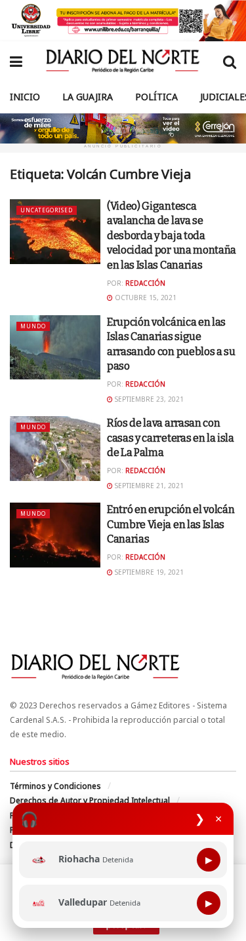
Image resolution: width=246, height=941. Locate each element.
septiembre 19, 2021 (148, 572)
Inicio (25, 96)
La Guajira (87, 96)
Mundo (33, 326)
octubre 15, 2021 (144, 297)
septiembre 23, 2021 (148, 399)
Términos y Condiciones (55, 786)
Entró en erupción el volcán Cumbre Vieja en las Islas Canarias (170, 524)
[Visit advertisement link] (123, 20)
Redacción (145, 283)
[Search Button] (229, 61)
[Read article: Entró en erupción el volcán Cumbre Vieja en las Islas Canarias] (55, 535)
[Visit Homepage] (123, 61)
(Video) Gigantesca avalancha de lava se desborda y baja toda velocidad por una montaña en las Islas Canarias (171, 235)
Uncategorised (46, 210)
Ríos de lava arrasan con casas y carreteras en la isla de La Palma (170, 438)
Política (156, 96)
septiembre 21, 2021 (148, 485)
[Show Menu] (16, 61)
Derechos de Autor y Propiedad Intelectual (90, 800)
